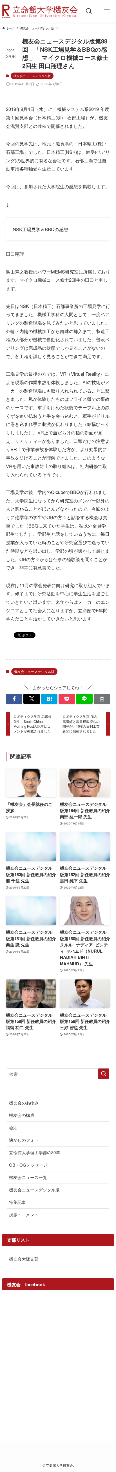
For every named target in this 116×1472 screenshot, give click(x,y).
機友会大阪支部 (24, 1259)
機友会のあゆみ (24, 1103)
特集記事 (17, 1202)
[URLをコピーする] (102, 699)
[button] (14, 699)
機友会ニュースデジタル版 (32, 75)
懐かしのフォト (24, 1140)
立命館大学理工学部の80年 (34, 1152)
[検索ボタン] (89, 11)
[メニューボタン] (107, 11)
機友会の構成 (21, 1115)
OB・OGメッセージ (28, 1165)
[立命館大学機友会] (40, 11)
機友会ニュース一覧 (28, 1177)
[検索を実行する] (103, 1074)
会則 (13, 1127)
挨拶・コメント (24, 1214)
